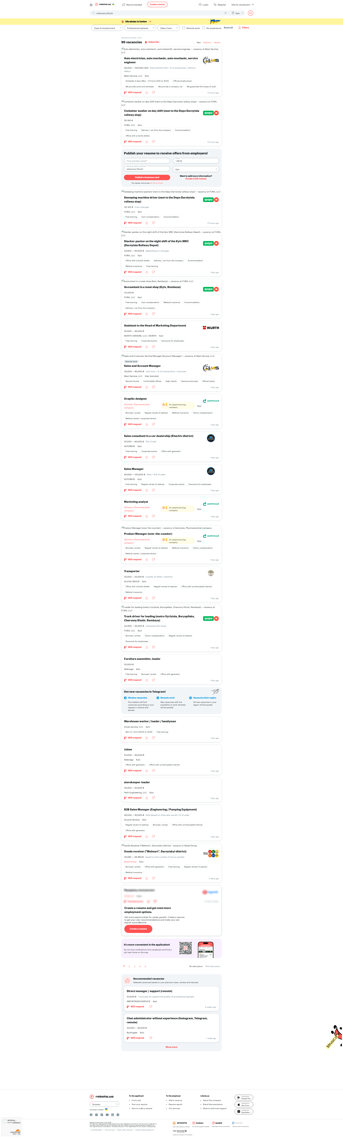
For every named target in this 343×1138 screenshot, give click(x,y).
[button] (244, 1097)
